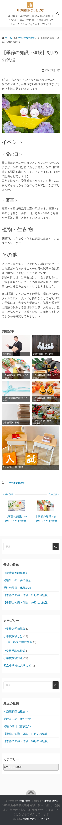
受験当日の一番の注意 (17, 580)
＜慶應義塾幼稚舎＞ (15, 572)
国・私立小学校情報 (20, 642)
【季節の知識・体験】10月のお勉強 (25, 602)
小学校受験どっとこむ (35, 818)
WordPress (24, 800)
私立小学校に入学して (17, 665)
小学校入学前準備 (14, 628)
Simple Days (51, 800)
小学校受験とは (13, 636)
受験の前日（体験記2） (17, 587)
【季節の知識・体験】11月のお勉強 (25, 595)
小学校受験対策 (16, 483)
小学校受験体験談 (14, 650)
